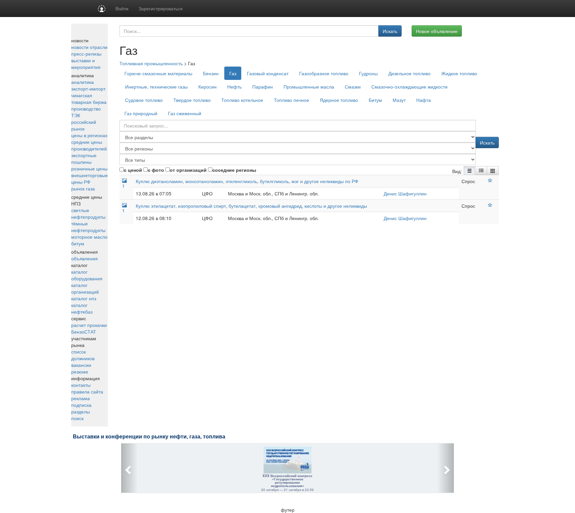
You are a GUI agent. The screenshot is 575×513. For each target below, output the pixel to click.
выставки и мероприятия (85, 63)
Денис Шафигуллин (405, 193)
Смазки (353, 86)
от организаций (188, 169)
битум (77, 243)
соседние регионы (234, 169)
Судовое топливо (144, 100)
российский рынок (83, 125)
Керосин (207, 86)
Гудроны (368, 73)
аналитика (82, 82)
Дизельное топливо (409, 73)
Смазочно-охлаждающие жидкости (409, 86)
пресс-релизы (86, 53)
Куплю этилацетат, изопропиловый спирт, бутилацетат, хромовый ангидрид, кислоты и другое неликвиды (251, 205)
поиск (77, 418)
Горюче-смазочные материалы (158, 73)
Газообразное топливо (323, 73)
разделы (80, 411)
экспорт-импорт (88, 88)
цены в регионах (89, 135)
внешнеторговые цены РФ (89, 178)
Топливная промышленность (151, 63)
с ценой (133, 169)
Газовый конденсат (267, 73)
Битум (375, 100)
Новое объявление (437, 31)
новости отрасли (89, 47)
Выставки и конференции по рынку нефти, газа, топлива (149, 436)
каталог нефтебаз (82, 308)
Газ (232, 73)
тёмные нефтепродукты (88, 226)
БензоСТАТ (83, 331)
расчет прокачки (89, 325)
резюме (79, 371)
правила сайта (87, 391)
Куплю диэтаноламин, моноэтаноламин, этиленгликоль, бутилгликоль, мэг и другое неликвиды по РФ (247, 181)
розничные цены (89, 168)
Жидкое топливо (459, 73)
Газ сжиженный (184, 113)
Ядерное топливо (339, 100)
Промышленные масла (309, 86)
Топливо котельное (242, 100)
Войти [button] (121, 8)
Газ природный (140, 113)
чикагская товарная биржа (88, 98)
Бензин (211, 73)
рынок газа (83, 188)
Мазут (399, 100)
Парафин (262, 86)
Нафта (423, 100)
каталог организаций (85, 288)
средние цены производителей (89, 145)
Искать (390, 31)
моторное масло (89, 236)
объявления (84, 258)
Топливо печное (291, 100)
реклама (80, 398)
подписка (81, 404)
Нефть (234, 86)
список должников (83, 355)
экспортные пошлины (83, 158)
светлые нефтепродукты (88, 213)
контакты (81, 385)
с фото (156, 169)
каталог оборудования (86, 275)
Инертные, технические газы (156, 86)
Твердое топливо (192, 100)
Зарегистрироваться (160, 8)
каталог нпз (83, 298)
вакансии (81, 365)
